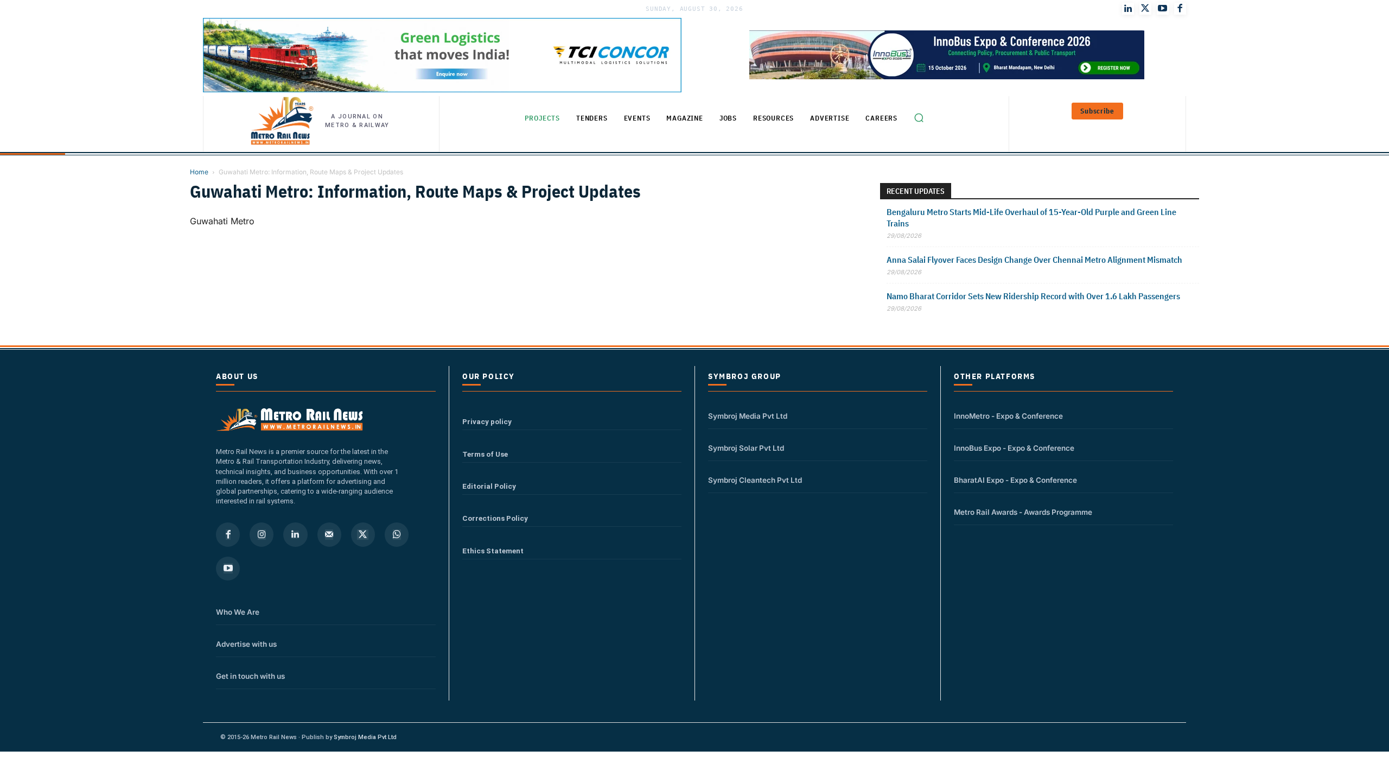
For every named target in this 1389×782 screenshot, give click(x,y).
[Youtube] (1163, 9)
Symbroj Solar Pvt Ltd (746, 448)
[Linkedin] (295, 534)
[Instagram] (261, 534)
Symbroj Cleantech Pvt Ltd (755, 480)
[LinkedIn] (1128, 9)
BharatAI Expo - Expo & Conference (1015, 480)
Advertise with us (246, 644)
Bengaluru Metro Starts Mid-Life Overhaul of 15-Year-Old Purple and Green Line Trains (1031, 217)
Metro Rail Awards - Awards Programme (1023, 512)
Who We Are (237, 612)
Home (199, 172)
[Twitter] (1145, 9)
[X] (363, 534)
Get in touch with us (250, 676)
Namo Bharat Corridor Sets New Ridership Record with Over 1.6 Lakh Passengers (1033, 296)
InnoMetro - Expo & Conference (1008, 416)
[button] (918, 118)
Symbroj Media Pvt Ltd (747, 416)
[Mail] (329, 534)
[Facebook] (1180, 9)
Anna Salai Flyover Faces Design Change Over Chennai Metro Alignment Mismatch (1035, 259)
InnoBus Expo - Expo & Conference (1014, 448)
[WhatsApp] (397, 534)
